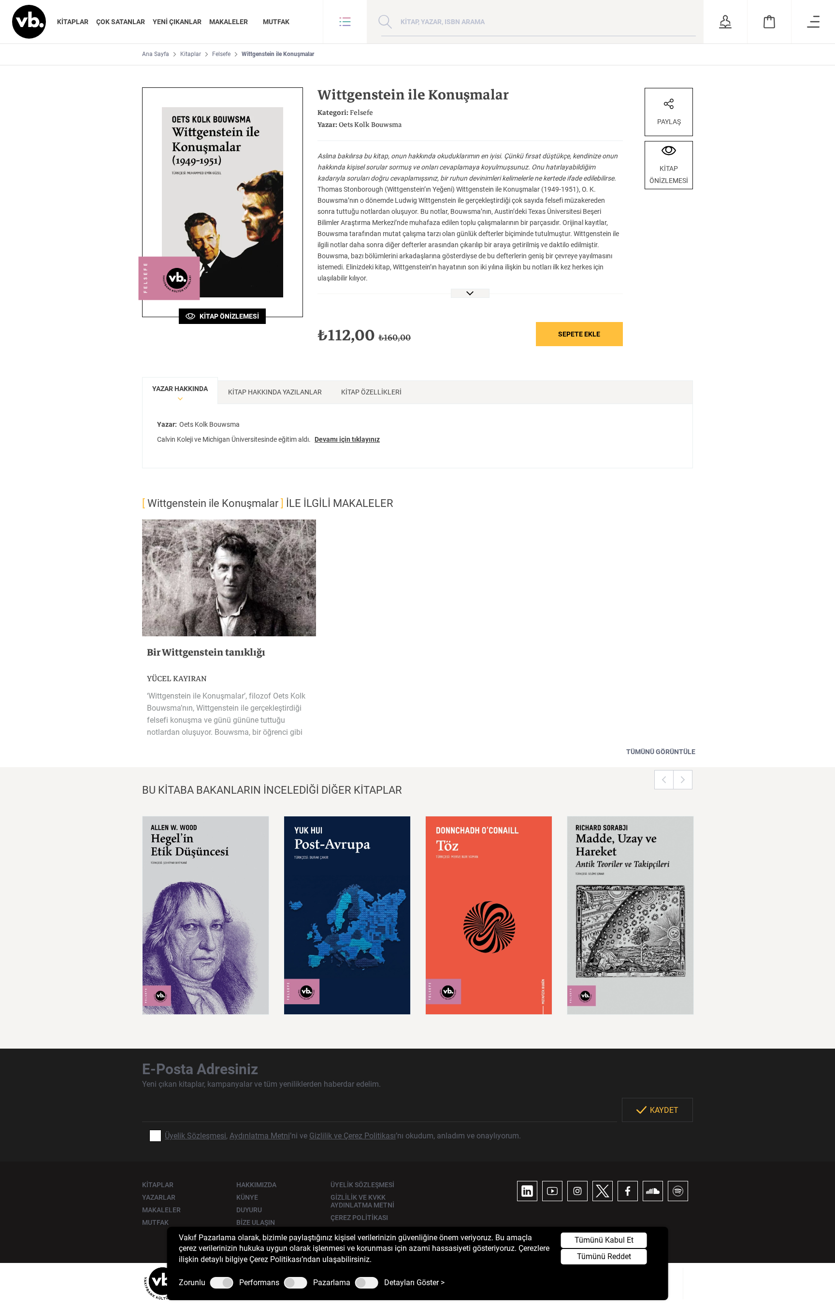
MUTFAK (276, 22)
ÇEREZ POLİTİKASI (359, 1217)
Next (682, 779)
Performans (259, 1283)
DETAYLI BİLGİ (206, 995)
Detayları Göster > (414, 1283)
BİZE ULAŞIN (255, 1222)
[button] (345, 21)
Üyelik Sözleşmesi (195, 1135)
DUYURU (249, 1210)
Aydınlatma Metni (260, 1135)
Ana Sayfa (155, 54)
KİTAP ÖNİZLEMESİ (227, 316)
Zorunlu (192, 1283)
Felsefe (221, 54)
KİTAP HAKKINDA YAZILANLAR (275, 392)
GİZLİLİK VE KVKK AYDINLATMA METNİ (362, 1201)
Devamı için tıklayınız (347, 439)
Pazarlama (331, 1283)
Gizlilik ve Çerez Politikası (352, 1135)
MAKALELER (228, 22)
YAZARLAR (158, 1197)
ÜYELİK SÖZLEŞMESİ (362, 1185)
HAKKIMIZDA (256, 1185)
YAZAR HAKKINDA (180, 389)
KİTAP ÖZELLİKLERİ (371, 392)
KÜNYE (247, 1197)
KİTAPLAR (72, 22)
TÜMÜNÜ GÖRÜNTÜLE (660, 752)
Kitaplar (190, 54)
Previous (664, 779)
